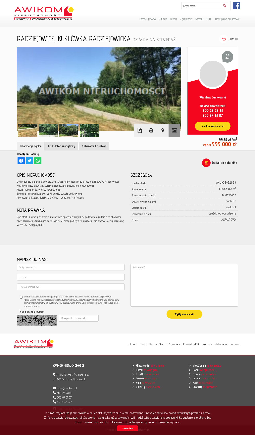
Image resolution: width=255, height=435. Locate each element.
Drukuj (151, 130)
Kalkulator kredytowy (61, 146)
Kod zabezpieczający (32, 311)
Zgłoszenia (186, 19)
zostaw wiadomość (212, 126)
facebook (237, 5)
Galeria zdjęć (174, 130)
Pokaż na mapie (163, 130)
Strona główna (147, 19)
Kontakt (199, 19)
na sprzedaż (207, 365)
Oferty (173, 19)
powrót (233, 39)
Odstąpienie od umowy (227, 19)
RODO (209, 19)
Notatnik (207, 344)
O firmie (163, 19)
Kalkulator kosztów (94, 146)
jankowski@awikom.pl (212, 105)
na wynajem (150, 365)
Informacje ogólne (30, 146)
